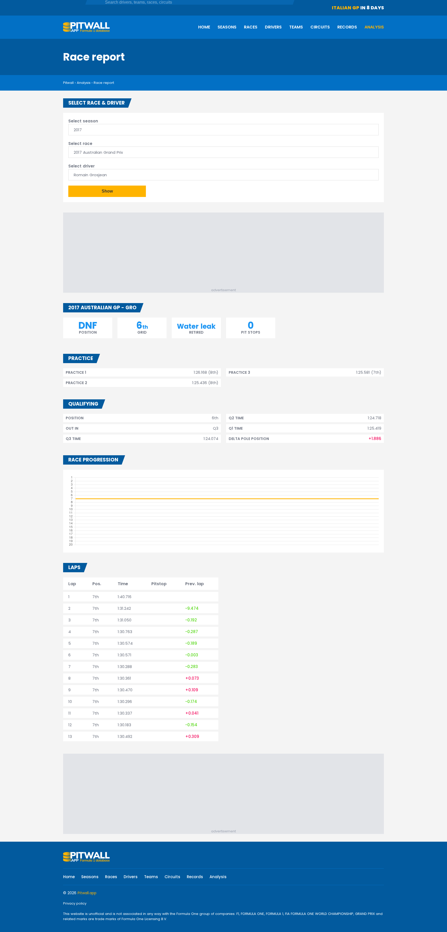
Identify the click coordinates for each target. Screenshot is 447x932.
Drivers (273, 27)
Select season (83, 121)
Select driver (81, 166)
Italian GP (345, 7)
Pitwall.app (87, 893)
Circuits (320, 27)
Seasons (227, 27)
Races (250, 27)
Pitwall (68, 82)
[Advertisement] (226, 251)
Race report (104, 82)
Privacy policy (74, 903)
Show (107, 191)
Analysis (374, 27)
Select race (80, 143)
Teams (296, 27)
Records (347, 27)
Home (204, 27)
